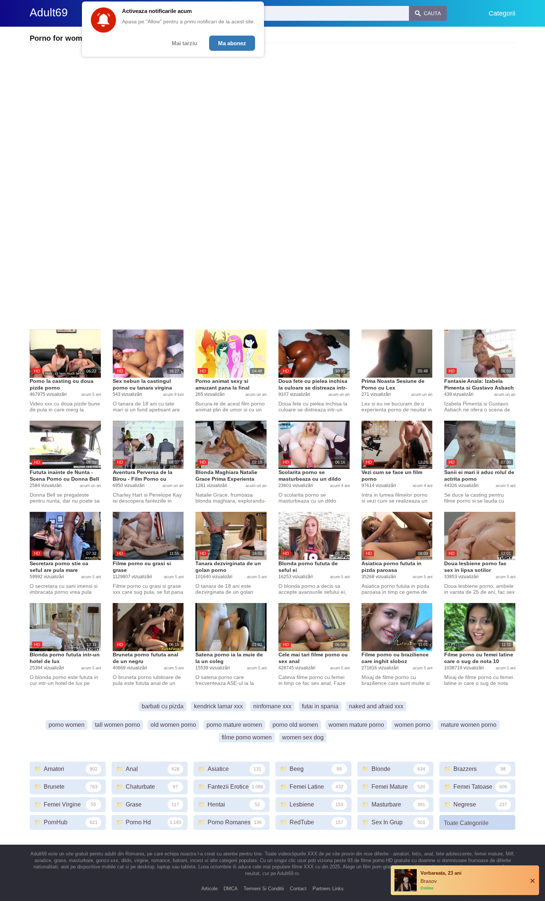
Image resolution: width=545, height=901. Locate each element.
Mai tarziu (184, 43)
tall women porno (117, 725)
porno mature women (234, 725)
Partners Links (328, 888)
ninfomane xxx (272, 706)
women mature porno (356, 725)
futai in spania (320, 706)
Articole (209, 888)
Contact (298, 888)
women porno (412, 725)
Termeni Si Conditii (264, 888)
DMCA (231, 888)
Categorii (502, 13)
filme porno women (247, 737)
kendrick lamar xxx (218, 706)
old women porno (173, 725)
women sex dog (303, 737)
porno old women (295, 725)
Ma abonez (232, 43)
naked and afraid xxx (376, 706)
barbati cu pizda (163, 706)
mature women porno (468, 725)
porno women (67, 725)
